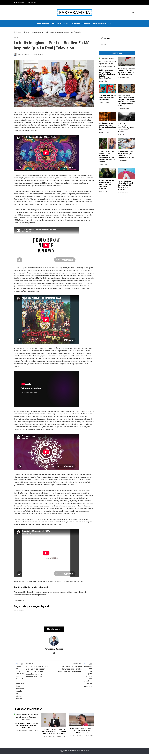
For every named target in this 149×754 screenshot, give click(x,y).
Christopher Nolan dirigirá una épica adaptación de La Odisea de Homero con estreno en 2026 (26, 731)
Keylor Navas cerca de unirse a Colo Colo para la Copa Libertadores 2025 (53, 730)
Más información (53, 629)
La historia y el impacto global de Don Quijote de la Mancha (107, 97)
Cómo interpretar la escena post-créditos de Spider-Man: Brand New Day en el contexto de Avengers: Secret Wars (126, 101)
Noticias (16, 38)
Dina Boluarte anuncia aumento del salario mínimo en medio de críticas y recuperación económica (81, 732)
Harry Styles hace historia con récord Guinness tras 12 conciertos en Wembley (125, 185)
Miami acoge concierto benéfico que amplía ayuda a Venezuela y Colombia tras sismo (126, 72)
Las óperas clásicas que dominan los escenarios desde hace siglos (107, 126)
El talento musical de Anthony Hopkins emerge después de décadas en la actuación (106, 184)
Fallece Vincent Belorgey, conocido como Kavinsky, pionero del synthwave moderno (126, 128)
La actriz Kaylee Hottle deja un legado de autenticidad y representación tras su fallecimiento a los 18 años (107, 157)
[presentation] (16, 726)
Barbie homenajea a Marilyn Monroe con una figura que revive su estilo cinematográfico (107, 74)
